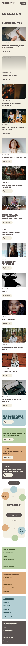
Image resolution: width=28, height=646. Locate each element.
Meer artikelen (14, 483)
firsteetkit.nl (14, 510)
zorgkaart (14, 520)
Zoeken (15, 10)
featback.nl (14, 515)
